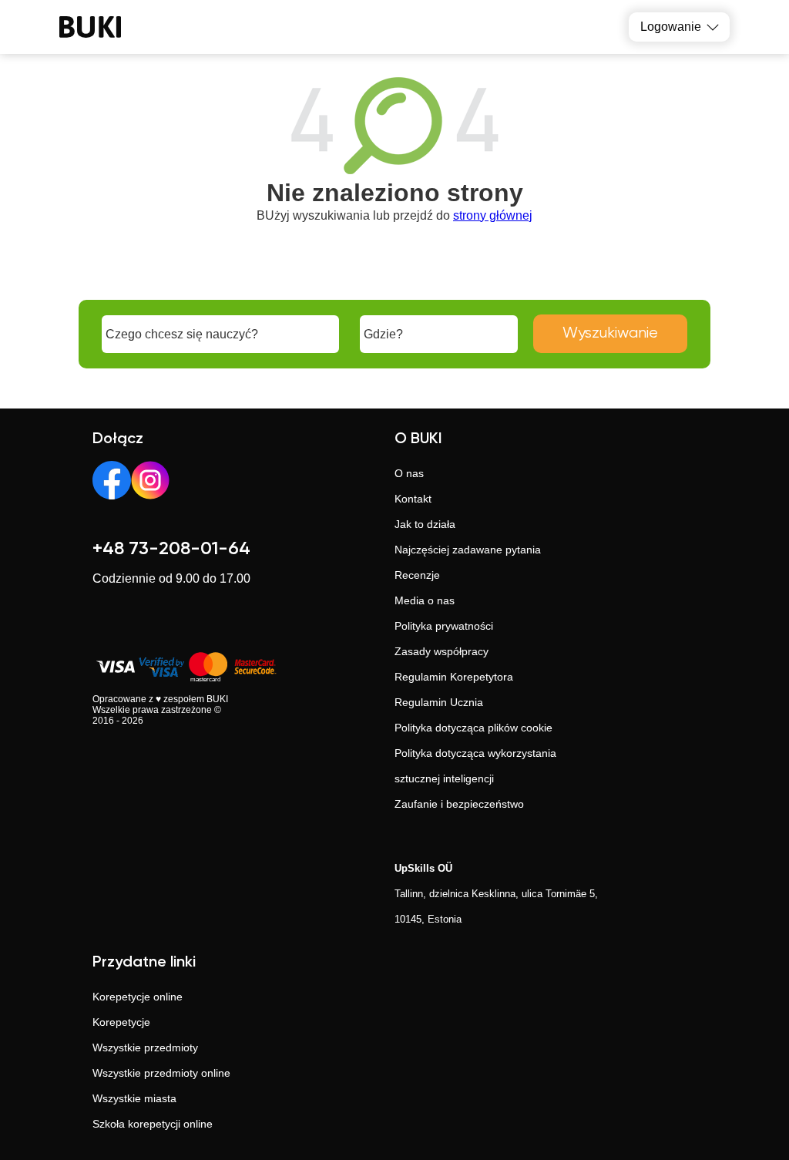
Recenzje (417, 575)
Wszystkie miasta (134, 1098)
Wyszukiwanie (610, 333)
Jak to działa (424, 524)
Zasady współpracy (441, 651)
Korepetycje (121, 1022)
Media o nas (424, 600)
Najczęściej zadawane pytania (467, 549)
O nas (409, 473)
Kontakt (412, 499)
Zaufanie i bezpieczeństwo (459, 804)
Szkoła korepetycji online (152, 1124)
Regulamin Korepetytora (453, 677)
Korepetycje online (137, 996)
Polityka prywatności (443, 626)
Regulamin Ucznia (438, 702)
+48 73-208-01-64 (171, 549)
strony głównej (492, 215)
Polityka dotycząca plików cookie (473, 727)
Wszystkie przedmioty (145, 1047)
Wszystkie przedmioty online (161, 1073)
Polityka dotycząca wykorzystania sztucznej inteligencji (475, 766)
